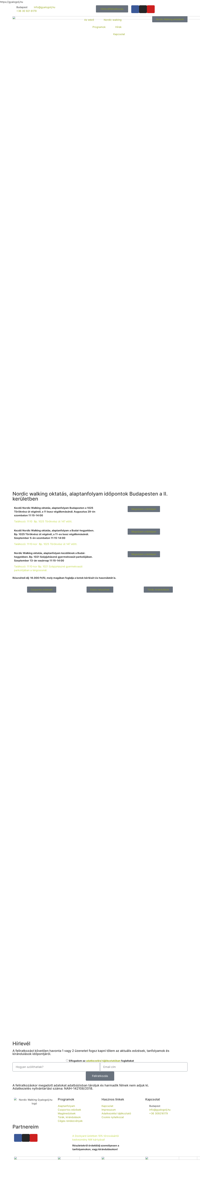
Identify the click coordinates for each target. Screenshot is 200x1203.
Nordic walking (113, 19)
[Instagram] (143, 9)
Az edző (89, 19)
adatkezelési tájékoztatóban (103, 1060)
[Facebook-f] (135, 9)
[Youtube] (151, 9)
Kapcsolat (119, 34)
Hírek (118, 27)
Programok (99, 27)
